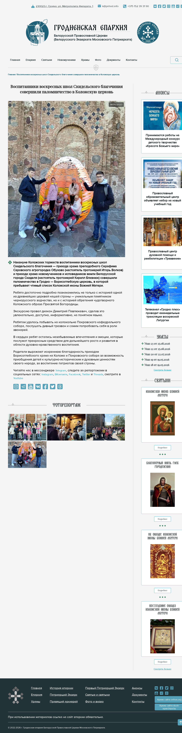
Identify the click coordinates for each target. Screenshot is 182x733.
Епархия (36, 695)
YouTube (18, 378)
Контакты (138, 701)
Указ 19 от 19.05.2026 (157, 359)
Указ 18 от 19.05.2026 (157, 365)
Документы (139, 695)
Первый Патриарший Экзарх (104, 688)
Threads (98, 374)
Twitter (86, 374)
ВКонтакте (61, 374)
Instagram (47, 374)
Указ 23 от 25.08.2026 (157, 343)
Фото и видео (94, 701)
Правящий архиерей (64, 701)
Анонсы (137, 688)
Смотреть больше (162, 370)
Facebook (74, 374)
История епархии (61, 688)
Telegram (60, 370)
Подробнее (162, 447)
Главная (36, 688)
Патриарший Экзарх (63, 695)
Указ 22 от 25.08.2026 (157, 349)
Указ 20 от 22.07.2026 (157, 354)
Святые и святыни (97, 695)
